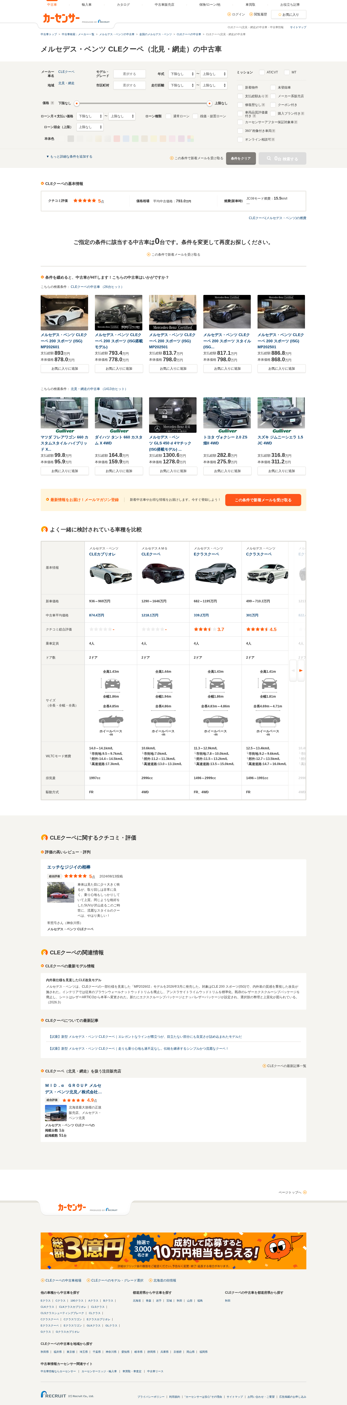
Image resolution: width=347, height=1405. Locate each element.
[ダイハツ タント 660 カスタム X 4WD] (119, 415)
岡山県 (191, 1351)
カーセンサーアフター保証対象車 (269, 122)
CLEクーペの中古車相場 (63, 1280)
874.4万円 (96, 615)
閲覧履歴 (260, 14)
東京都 (71, 1351)
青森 (148, 1300)
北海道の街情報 (164, 1280)
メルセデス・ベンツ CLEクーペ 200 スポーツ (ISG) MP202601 (64, 341)
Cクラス (61, 1300)
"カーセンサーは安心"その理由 (203, 1396)
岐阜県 (138, 1351)
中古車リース (155, 1371)
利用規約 (174, 1396)
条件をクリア (241, 158)
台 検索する (286, 158)
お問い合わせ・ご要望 (261, 1396)
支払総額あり (255, 96)
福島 (200, 1300)
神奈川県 (111, 1351)
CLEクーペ (66, 72)
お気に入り (290, 15)
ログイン (238, 14)
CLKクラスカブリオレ (72, 1306)
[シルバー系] (107, 138)
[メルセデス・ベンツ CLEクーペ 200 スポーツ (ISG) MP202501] (173, 312)
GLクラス (111, 1325)
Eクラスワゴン (73, 1325)
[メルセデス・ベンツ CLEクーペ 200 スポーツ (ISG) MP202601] (65, 312)
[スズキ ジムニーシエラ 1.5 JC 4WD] (282, 415)
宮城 (169, 1300)
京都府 (178, 1351)
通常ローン (181, 116)
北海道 (137, 1300)
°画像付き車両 (258, 131)
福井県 (58, 1351)
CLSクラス (98, 1306)
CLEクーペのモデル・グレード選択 (117, 1280)
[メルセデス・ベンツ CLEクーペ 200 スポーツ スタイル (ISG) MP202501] (227, 312)
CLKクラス (47, 1306)
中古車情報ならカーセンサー (58, 1371)
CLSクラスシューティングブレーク (62, 1313)
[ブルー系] (126, 138)
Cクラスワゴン (73, 1319)
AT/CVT (272, 72)
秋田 (179, 1300)
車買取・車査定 (132, 1371)
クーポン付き (287, 105)
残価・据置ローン (213, 116)
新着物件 (251, 87)
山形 (189, 1300)
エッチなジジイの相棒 (69, 867)
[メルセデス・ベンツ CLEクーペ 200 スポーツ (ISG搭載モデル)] (119, 312)
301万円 (252, 615)
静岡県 (151, 1351)
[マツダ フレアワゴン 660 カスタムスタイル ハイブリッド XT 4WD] (65, 415)
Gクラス (46, 1331)
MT (294, 72)
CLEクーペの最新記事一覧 (286, 1066)
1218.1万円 (150, 615)
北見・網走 (66, 83)
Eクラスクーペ (50, 1325)
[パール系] (89, 138)
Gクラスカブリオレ (68, 1331)
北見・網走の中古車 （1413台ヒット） (99, 389)
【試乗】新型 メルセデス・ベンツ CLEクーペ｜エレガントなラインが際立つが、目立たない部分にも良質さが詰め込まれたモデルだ (145, 1037)
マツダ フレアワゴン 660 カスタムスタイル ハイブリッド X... (64, 443)
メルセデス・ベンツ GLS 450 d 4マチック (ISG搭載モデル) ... (170, 443)
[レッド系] (117, 138)
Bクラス (108, 1300)
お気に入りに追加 (65, 368)
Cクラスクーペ (50, 1319)
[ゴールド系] (98, 138)
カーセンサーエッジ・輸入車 (99, 1371)
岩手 (159, 1300)
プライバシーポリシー (151, 1396)
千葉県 (97, 1351)
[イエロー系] (153, 138)
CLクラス (95, 1313)
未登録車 (284, 87)
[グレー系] (80, 138)
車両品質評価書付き (256, 113)
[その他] (190, 138)
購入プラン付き (289, 113)
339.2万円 (201, 615)
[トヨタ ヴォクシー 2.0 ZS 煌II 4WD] (227, 415)
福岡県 (204, 1351)
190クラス (76, 1300)
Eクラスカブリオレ (98, 1319)
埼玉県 (84, 1351)
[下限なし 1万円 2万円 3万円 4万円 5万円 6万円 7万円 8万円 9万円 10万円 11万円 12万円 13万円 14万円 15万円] (90, 116)
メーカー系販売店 (291, 96)
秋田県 (45, 1351)
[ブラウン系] (144, 138)
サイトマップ (298, 27)
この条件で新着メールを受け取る (199, 158)
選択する (129, 74)
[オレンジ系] (163, 138)
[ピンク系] (172, 138)
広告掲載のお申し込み (292, 1396)
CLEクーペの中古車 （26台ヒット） (97, 287)
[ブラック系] (71, 138)
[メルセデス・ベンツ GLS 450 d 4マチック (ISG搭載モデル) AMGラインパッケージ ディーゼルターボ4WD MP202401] (173, 415)
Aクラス (93, 1300)
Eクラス (46, 1300)
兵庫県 (164, 1351)
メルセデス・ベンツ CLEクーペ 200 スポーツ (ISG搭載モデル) (119, 341)
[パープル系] (181, 138)
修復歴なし (253, 105)
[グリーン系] (135, 138)
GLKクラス (94, 1325)
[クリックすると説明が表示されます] (51, 103)
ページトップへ (290, 1192)
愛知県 (125, 1351)
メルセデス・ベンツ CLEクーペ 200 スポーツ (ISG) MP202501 (172, 341)
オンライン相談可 (258, 139)
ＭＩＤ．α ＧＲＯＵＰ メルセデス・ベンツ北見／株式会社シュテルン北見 (73, 1089)
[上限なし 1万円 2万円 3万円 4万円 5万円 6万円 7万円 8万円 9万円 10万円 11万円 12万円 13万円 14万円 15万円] (122, 116)
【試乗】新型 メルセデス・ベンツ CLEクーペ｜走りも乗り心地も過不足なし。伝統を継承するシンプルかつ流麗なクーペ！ (138, 1049)
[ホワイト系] (61, 138)
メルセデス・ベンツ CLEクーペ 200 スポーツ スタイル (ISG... (227, 341)
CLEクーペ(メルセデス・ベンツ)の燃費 (277, 218)
